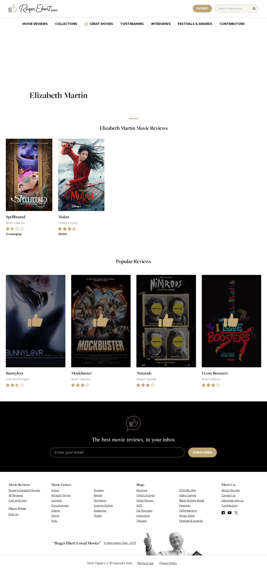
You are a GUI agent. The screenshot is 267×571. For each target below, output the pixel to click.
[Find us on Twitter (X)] (236, 512)
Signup (202, 8)
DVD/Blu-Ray (187, 490)
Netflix (98, 495)
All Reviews (16, 495)
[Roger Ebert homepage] (33, 8)
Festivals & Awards (195, 24)
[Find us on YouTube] (230, 512)
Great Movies (101, 24)
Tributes (141, 521)
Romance (100, 500)
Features (184, 505)
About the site (231, 490)
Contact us (228, 495)
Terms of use (145, 563)
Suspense (100, 510)
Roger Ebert (187, 515)
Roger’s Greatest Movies (24, 490)
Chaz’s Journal (145, 495)
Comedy (56, 500)
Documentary (60, 505)
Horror (55, 515)
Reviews (141, 490)
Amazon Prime (60, 495)
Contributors (232, 24)
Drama (55, 510)
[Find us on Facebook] (223, 512)
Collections (66, 24)
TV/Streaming (132, 24)
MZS (139, 505)
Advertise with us (232, 500)
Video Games (187, 495)
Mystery (99, 490)
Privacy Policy (168, 563)
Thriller (98, 515)
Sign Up (14, 514)
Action (55, 490)
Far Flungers (144, 510)
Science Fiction (103, 505)
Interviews (161, 24)
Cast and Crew (18, 500)
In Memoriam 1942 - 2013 (120, 543)
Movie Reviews (35, 24)
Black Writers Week (191, 500)
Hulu (54, 521)
